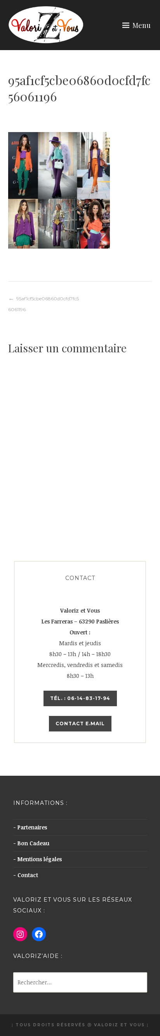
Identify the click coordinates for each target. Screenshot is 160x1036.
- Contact (25, 875)
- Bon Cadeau (31, 843)
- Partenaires (30, 827)
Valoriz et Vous (119, 1024)
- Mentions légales (37, 859)
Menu (141, 25)
